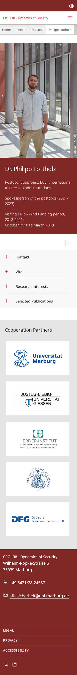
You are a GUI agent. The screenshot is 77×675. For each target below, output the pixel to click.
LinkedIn (14, 667)
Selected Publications (34, 300)
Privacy (10, 640)
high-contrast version (71, 5)
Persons (37, 30)
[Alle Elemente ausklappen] (69, 243)
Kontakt (22, 255)
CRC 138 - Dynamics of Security (71, 17)
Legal (8, 630)
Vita (19, 270)
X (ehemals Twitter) (6, 666)
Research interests (32, 285)
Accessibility (16, 650)
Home (6, 30)
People (21, 30)
